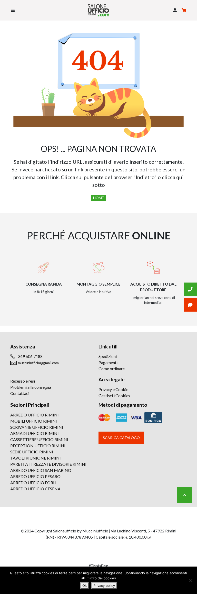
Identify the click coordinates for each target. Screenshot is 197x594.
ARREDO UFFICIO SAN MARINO (40, 470)
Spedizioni (107, 356)
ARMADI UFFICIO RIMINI (34, 433)
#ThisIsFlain (98, 565)
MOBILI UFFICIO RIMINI (33, 420)
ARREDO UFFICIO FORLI (33, 482)
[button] (175, 10)
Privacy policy (104, 585)
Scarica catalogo (121, 437)
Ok (84, 585)
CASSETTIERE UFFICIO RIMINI (39, 439)
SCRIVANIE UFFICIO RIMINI (36, 427)
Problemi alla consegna (30, 387)
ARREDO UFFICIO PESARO (35, 476)
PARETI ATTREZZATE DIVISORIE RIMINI (48, 464)
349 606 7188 (30, 356)
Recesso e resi (22, 380)
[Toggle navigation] (13, 10)
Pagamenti (107, 362)
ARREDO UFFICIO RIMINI (34, 414)
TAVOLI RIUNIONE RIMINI (35, 457)
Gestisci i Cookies (114, 395)
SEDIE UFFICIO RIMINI (31, 451)
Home (98, 198)
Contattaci (19, 393)
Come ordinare (111, 368)
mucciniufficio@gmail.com (38, 363)
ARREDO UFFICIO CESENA (35, 488)
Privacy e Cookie (113, 389)
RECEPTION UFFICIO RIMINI (37, 445)
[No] (190, 580)
